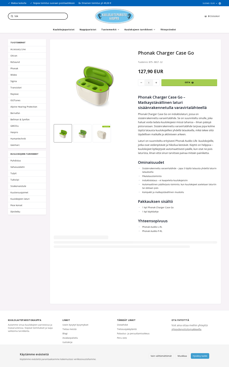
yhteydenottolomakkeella (186, 329)
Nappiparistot (88, 29)
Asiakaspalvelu (70, 337)
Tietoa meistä (69, 329)
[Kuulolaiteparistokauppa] (114, 16)
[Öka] (156, 83)
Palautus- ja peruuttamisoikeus (133, 333)
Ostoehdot (122, 324)
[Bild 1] (63, 133)
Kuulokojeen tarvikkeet (138, 29)
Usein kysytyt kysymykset (75, 324)
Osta (187, 82)
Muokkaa (182, 355)
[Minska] (141, 83)
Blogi (65, 333)
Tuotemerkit (109, 29)
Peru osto (122, 337)
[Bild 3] (102, 133)
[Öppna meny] (118, 29)
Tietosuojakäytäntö (127, 329)
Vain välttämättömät (161, 355)
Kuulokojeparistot (64, 29)
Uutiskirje (67, 342)
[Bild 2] (82, 133)
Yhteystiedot (168, 29)
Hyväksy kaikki (200, 355)
